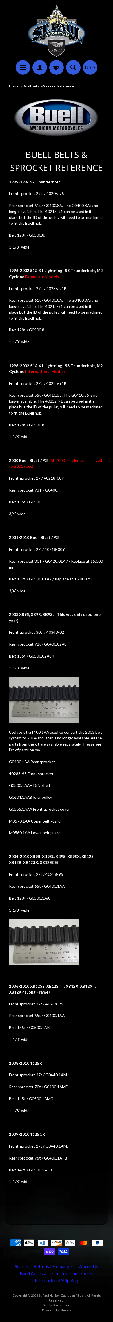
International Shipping (56, 1280)
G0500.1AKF (40, 1027)
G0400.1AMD (56, 1087)
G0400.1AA (19, 762)
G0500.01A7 (40, 579)
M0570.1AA (19, 821)
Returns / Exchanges (54, 1266)
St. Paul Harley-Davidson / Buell (62, 1295)
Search (21, 1266)
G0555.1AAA (20, 809)
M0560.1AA (19, 832)
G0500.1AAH (20, 785)
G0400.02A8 (55, 644)
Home (13, 86)
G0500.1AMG (41, 1098)
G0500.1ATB (40, 1170)
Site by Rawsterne (56, 1305)
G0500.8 (36, 330)
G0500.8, (37, 235)
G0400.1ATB (55, 1158)
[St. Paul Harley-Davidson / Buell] (56, 31)
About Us (88, 1266)
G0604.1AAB (20, 797)
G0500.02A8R (41, 656)
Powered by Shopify (56, 1310)
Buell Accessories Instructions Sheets (56, 1273)
